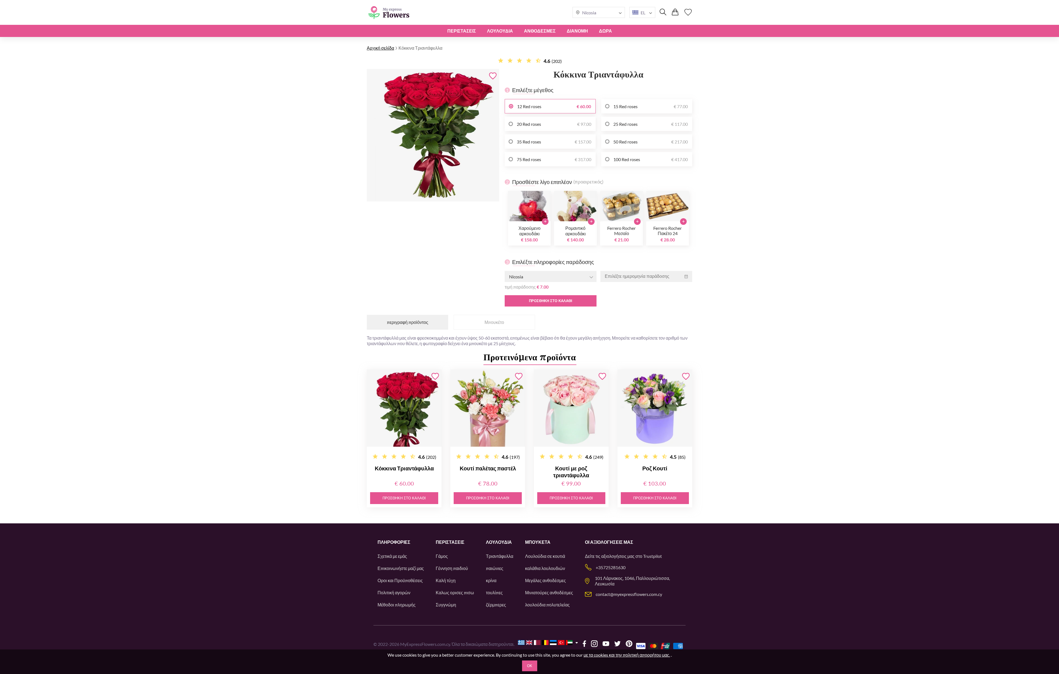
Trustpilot (652, 556)
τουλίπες (494, 592)
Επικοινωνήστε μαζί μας (401, 568)
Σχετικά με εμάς (392, 556)
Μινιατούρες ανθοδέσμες (549, 592)
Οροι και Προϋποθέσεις (400, 580)
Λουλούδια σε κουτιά (545, 556)
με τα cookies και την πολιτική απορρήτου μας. (627, 654)
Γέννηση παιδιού (452, 568)
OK (529, 666)
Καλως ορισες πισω (455, 592)
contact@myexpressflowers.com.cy (629, 594)
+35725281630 (610, 567)
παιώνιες (494, 568)
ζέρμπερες (496, 604)
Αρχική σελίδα (380, 47)
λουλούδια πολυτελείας (547, 604)
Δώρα (605, 30)
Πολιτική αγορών (394, 592)
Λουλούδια (500, 30)
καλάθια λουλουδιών (545, 568)
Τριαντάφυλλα (499, 556)
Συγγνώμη (446, 604)
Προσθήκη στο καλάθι (550, 301)
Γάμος (442, 556)
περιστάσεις (461, 30)
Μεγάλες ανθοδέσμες (545, 580)
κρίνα (491, 580)
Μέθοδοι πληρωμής (397, 604)
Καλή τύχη (446, 580)
